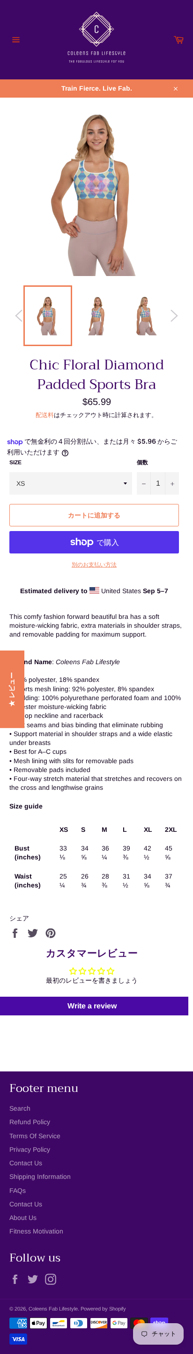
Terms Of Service (34, 1136)
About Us (23, 1217)
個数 (142, 462)
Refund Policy (29, 1122)
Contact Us (25, 1163)
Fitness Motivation (36, 1231)
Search (19, 1108)
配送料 (45, 414)
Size (15, 462)
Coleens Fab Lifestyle (53, 1308)
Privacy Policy (29, 1149)
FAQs (17, 1190)
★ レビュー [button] (11, 689)
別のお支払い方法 (94, 564)
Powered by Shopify (103, 1308)
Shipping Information (40, 1176)
